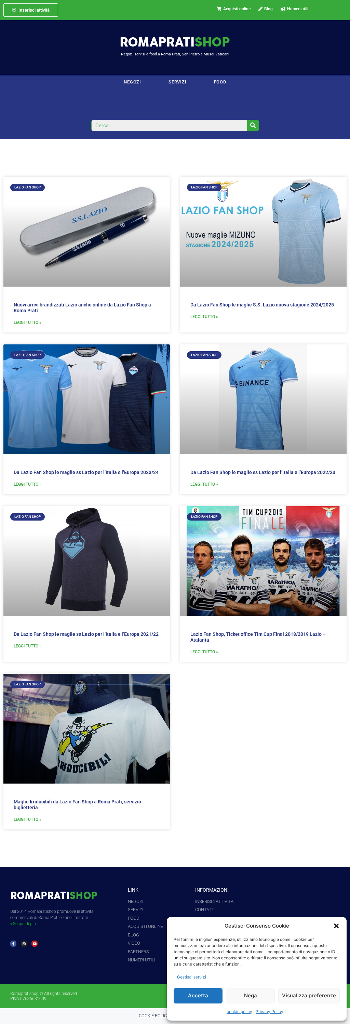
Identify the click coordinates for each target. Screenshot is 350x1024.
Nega (250, 995)
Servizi (178, 81)
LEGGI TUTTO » (27, 322)
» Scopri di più (23, 923)
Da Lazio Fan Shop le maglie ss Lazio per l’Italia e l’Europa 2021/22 (86, 634)
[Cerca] (253, 125)
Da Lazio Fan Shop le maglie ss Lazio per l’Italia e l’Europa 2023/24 (86, 472)
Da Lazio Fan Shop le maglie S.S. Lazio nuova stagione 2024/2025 (262, 304)
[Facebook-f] (13, 944)
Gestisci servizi (191, 977)
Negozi (132, 81)
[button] (336, 925)
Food (220, 81)
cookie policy (239, 1011)
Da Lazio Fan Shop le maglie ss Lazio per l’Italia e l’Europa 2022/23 (262, 472)
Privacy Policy (269, 1011)
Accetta (198, 995)
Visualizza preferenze (309, 995)
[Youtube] (34, 944)
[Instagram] (24, 944)
